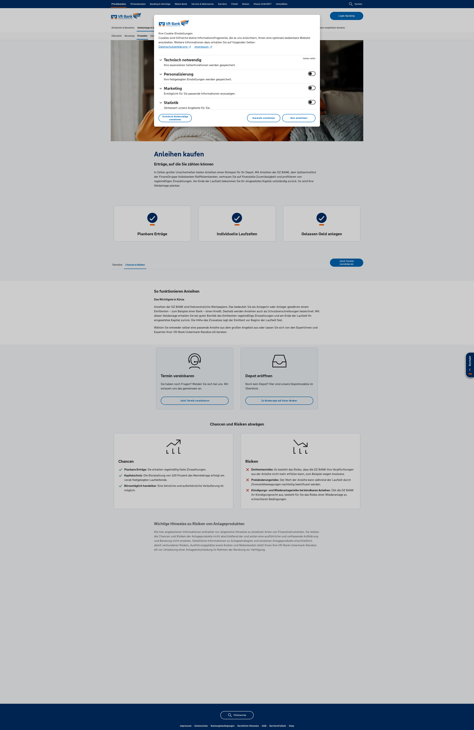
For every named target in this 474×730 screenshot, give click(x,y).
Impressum (201, 46)
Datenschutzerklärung (173, 46)
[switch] (312, 73)
